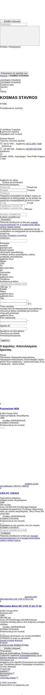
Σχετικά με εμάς (7, 645)
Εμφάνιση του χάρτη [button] (9, 180)
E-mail (30, 203)
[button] (22, 60)
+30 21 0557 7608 (33, 144)
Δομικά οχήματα (7, 640)
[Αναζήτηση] (20, 36)
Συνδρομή (5, 533)
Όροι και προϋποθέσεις (10, 653)
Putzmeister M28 (9, 408)
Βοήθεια (17, 645)
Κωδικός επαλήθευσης (10, 217)
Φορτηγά (18, 640)
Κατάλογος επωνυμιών (18, 658)
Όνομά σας (32, 187)
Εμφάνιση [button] (20, 144)
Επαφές (25, 645)
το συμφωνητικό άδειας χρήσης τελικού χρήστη (20, 226)
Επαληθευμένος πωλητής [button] (11, 108)
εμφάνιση (5, 340)
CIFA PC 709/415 (9, 493)
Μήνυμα (28, 209)
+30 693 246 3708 (33, 149)
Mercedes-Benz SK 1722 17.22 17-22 (21, 606)
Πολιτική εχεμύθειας (30, 653)
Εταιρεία (31, 190)
